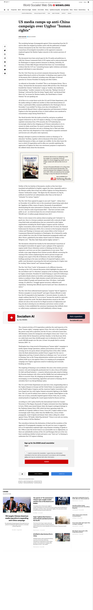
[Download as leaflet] (5, 66)
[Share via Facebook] (5, 46)
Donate (69, 13)
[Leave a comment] (5, 70)
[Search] (88, 10)
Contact (80, 2)
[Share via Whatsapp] (5, 54)
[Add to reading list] (5, 73)
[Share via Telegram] (5, 58)
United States (38, 482)
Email (26, 445)
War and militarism (28, 482)
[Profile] (88, 2)
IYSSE (49, 13)
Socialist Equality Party (39, 13)
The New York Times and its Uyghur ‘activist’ (43, 240)
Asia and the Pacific (7, 493)
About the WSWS (55, 13)
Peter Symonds (22, 36)
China (20, 482)
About (85, 2)
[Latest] (8, 10)
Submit (46, 461)
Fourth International (27, 13)
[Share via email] (5, 62)
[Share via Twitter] (5, 50)
